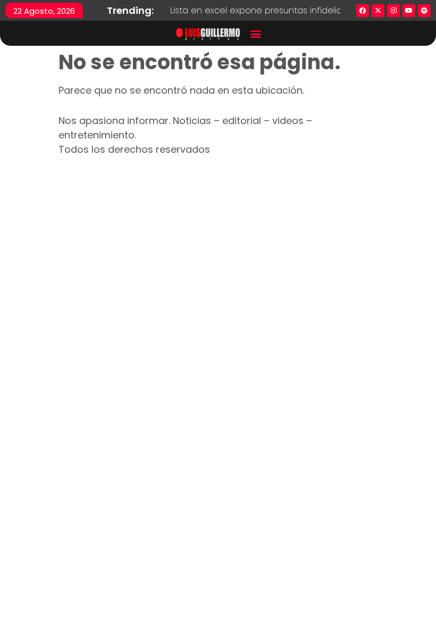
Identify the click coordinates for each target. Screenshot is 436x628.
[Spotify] (424, 10)
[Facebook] (362, 10)
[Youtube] (409, 10)
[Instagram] (393, 10)
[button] (256, 33)
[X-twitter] (378, 10)
